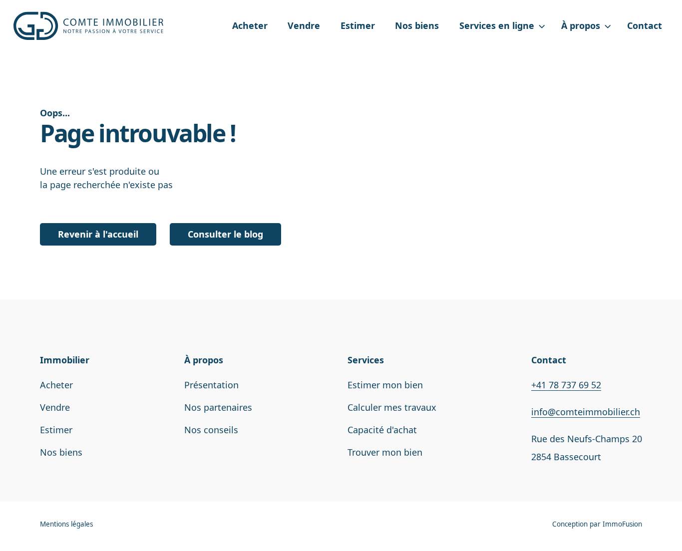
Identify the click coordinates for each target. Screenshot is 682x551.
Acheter (250, 25)
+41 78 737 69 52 (566, 385)
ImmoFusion (622, 524)
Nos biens (417, 25)
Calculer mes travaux (391, 407)
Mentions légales (66, 524)
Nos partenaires (218, 407)
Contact (644, 25)
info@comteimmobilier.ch (585, 412)
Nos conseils (211, 430)
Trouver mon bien (384, 452)
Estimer (358, 25)
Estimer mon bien (385, 385)
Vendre (304, 25)
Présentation (211, 385)
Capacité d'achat (382, 430)
